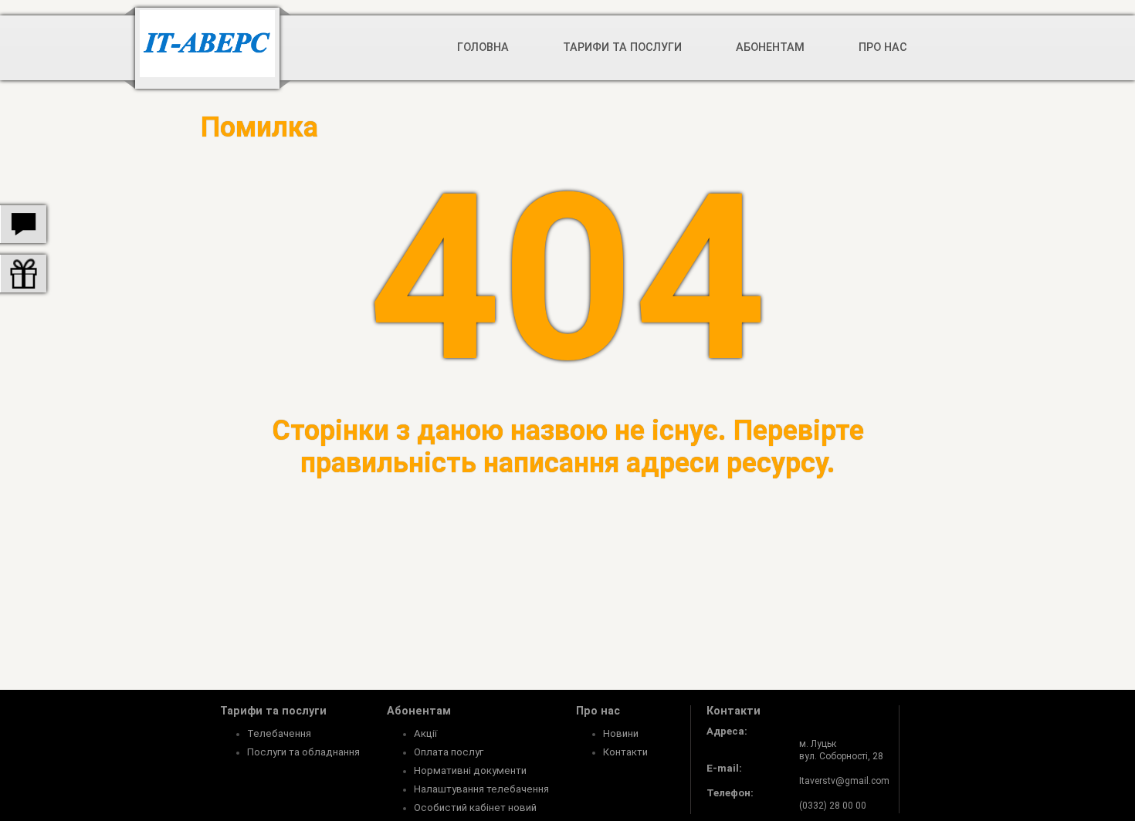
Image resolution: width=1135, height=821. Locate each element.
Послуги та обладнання (303, 752)
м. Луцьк (817, 743)
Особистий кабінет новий (475, 807)
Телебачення (279, 733)
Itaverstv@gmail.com (844, 780)
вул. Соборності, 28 (841, 756)
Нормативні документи (470, 770)
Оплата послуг (448, 752)
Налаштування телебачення (481, 789)
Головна (483, 47)
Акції (425, 733)
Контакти (625, 752)
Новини (621, 733)
